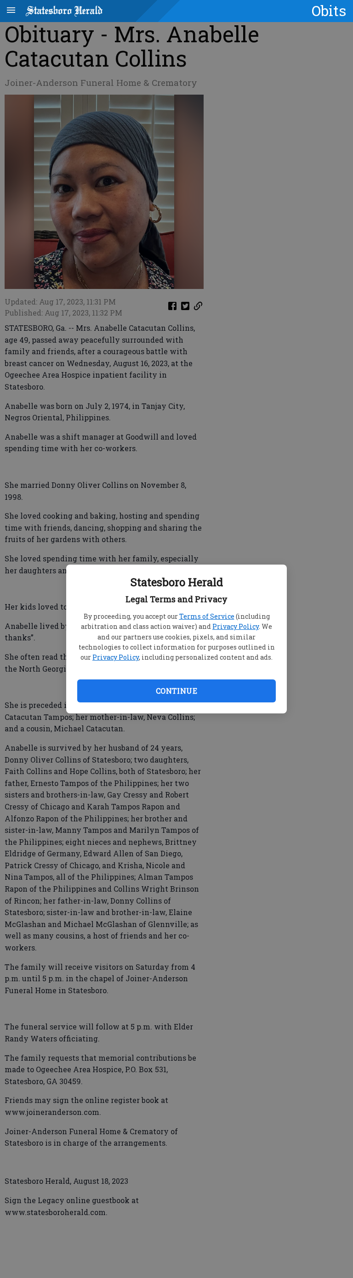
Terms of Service (206, 616)
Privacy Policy (235, 626)
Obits (329, 10)
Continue (176, 691)
